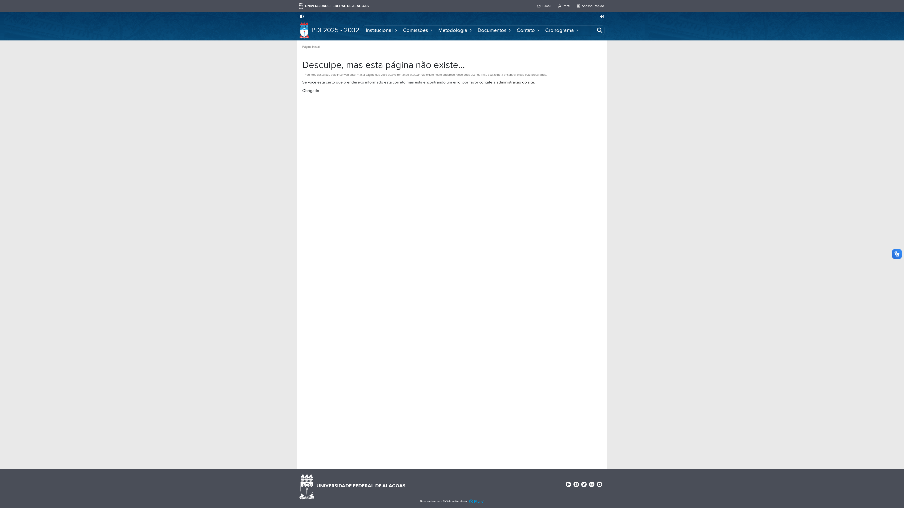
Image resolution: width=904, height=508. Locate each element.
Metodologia (452, 30)
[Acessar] (602, 17)
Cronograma (559, 30)
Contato (526, 30)
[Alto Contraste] (301, 17)
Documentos (492, 30)
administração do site (515, 82)
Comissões (415, 30)
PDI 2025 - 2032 (335, 30)
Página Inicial (311, 47)
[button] (396, 30)
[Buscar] (599, 30)
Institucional (379, 30)
